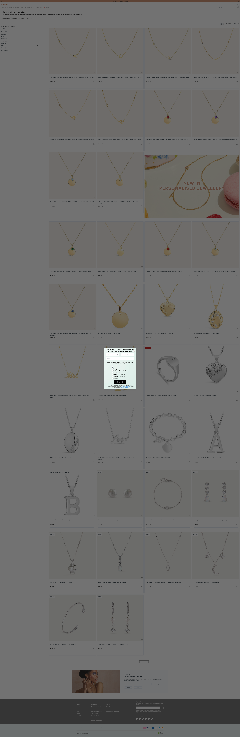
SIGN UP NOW (120, 382)
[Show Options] (117, 354)
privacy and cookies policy (125, 387)
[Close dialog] (134, 351)
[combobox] (112, 354)
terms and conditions (126, 386)
